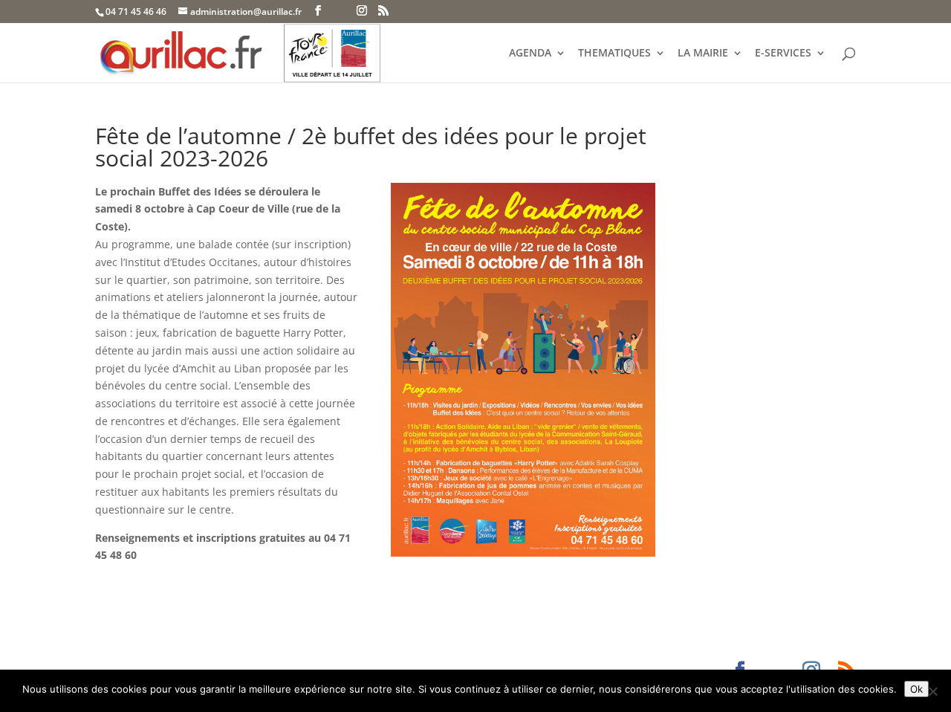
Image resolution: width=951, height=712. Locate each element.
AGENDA (530, 53)
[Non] (932, 691)
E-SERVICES (783, 53)
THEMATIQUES (614, 53)
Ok (916, 689)
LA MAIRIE (703, 53)
